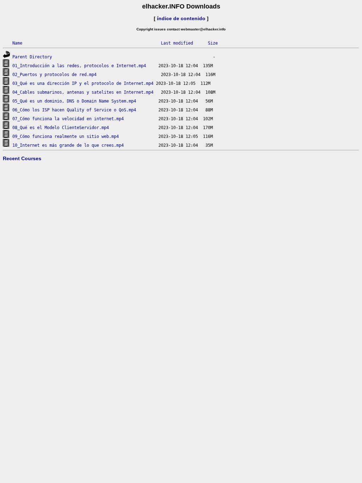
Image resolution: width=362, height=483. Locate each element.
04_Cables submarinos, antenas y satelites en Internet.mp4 (82, 92)
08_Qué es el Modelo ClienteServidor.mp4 (60, 127)
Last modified (177, 43)
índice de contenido (181, 18)
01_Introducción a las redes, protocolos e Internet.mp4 (79, 65)
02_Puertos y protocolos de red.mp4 (54, 74)
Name (17, 43)
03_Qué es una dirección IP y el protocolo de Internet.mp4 (82, 83)
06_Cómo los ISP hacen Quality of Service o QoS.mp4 (74, 109)
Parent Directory (32, 56)
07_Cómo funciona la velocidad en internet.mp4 (68, 118)
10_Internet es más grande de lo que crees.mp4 (68, 145)
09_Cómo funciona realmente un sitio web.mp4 (65, 136)
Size (213, 43)
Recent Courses (22, 158)
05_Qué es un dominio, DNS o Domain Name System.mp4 (74, 101)
